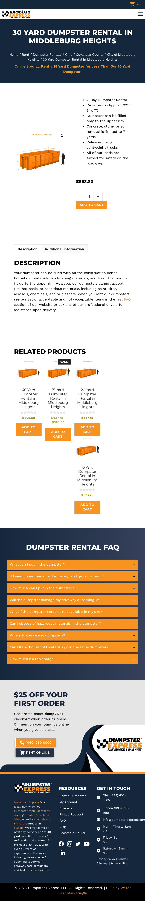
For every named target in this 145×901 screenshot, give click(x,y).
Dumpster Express (26, 802)
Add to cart (92, 205)
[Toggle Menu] (140, 14)
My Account (68, 802)
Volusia (41, 819)
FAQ (127, 299)
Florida (19, 827)
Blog (62, 827)
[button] (62, 136)
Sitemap (102, 863)
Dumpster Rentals (47, 54)
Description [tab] (27, 249)
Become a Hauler (72, 833)
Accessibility (118, 863)
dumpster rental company (32, 810)
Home (14, 54)
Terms (122, 859)
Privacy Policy (106, 859)
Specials (65, 808)
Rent (25, 54)
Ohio (68, 54)
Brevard (19, 823)
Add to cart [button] (29, 429)
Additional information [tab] (64, 249)
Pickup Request (71, 814)
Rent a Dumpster (72, 796)
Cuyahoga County (89, 54)
